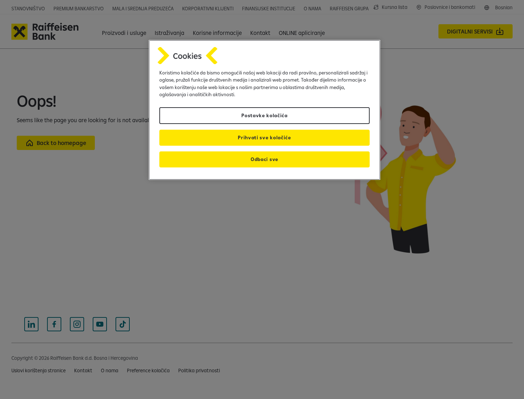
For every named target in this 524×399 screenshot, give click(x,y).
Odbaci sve (264, 159)
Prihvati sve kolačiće (264, 137)
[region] (264, 110)
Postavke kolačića (264, 115)
